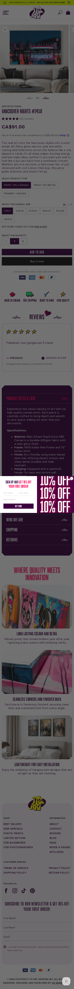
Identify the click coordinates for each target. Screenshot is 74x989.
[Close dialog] (71, 478)
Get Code (18, 506)
